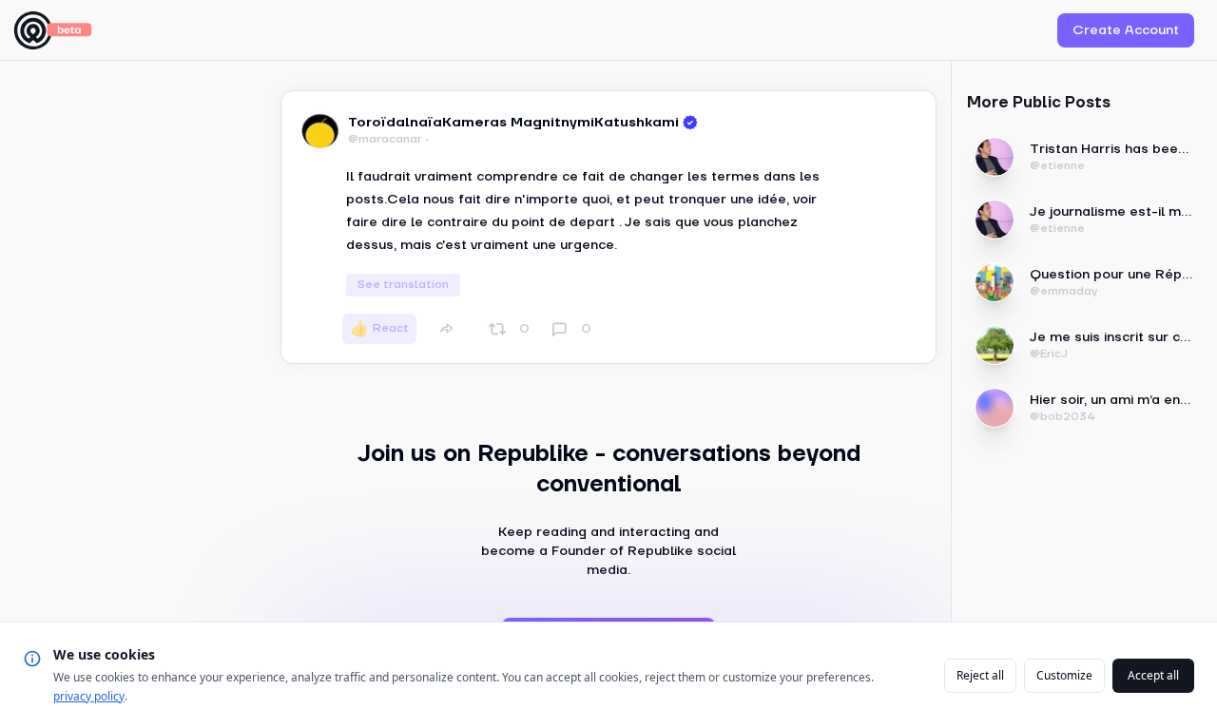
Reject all (980, 675)
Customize (1064, 675)
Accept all (1153, 675)
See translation (403, 285)
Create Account (1125, 30)
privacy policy (89, 696)
